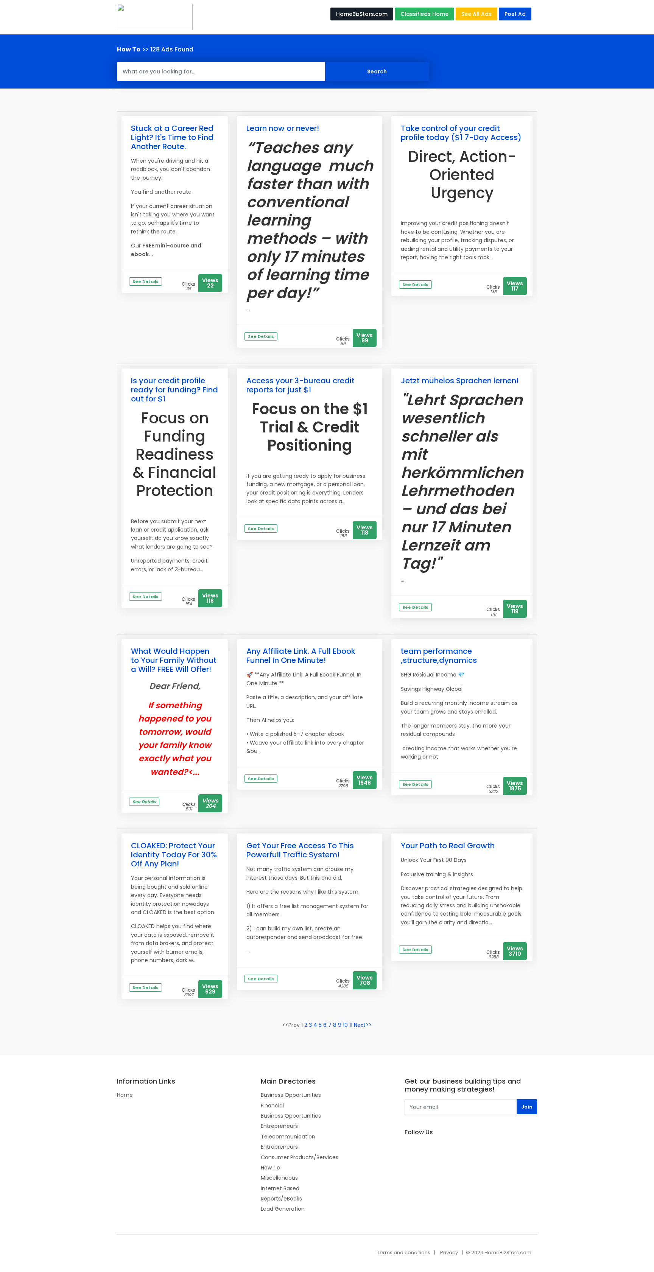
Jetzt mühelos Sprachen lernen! (460, 380)
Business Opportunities (291, 1095)
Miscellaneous (279, 1178)
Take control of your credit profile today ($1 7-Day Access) (461, 133)
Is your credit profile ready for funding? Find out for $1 (174, 389)
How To (270, 1167)
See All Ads (476, 14)
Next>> (363, 1025)
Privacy (449, 1252)
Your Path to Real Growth (448, 845)
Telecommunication (288, 1136)
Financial (272, 1105)
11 (350, 1025)
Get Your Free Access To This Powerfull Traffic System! (300, 850)
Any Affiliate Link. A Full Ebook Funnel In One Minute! (300, 656)
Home (125, 1095)
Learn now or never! (282, 128)
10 (345, 1025)
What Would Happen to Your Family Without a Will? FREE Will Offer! (173, 660)
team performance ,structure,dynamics (439, 656)
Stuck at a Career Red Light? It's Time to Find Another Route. (172, 137)
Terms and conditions (403, 1252)
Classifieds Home (424, 14)
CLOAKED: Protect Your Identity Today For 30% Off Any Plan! (174, 854)
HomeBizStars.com (362, 14)
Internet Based (280, 1188)
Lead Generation (283, 1209)
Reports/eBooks (281, 1198)
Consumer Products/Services (299, 1157)
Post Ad (515, 14)
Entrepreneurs (279, 1126)
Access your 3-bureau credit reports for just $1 (300, 385)
